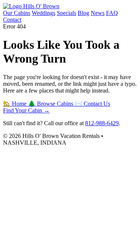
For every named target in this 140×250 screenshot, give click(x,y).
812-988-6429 (102, 123)
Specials (66, 13)
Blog (83, 13)
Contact (12, 19)
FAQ (112, 13)
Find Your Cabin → (26, 110)
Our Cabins (16, 13)
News (98, 13)
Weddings (43, 13)
